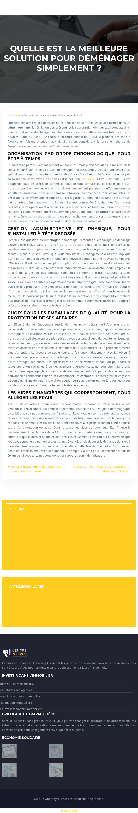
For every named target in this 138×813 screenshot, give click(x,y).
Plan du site (69, 811)
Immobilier (16, 115)
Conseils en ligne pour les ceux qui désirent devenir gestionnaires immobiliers (65, 610)
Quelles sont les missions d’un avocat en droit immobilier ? (99, 469)
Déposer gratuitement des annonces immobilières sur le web (36, 469)
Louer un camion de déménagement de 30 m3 (42, 616)
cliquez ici (88, 179)
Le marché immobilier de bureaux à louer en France (46, 604)
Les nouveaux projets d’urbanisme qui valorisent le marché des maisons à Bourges (68, 516)
